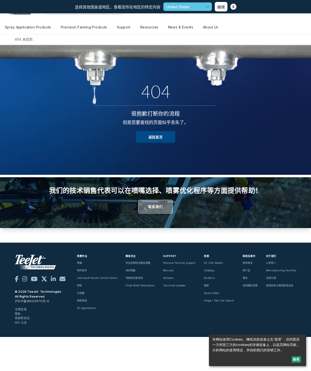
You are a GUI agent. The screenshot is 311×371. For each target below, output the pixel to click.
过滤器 (81, 293)
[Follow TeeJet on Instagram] (24, 279)
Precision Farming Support (179, 262)
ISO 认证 (21, 322)
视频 (206, 285)
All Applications (86, 308)
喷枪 (79, 285)
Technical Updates (174, 285)
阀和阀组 (82, 300)
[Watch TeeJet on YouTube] (34, 279)
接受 (296, 359)
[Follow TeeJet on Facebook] (16, 279)
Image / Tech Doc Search (219, 300)
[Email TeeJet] (62, 279)
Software (168, 277)
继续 (221, 7)
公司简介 (271, 262)
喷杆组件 (82, 270)
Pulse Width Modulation (140, 285)
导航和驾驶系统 (134, 277)
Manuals (168, 270)
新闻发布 (248, 262)
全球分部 (271, 277)
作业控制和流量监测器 (138, 262)
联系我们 (155, 206)
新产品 (246, 270)
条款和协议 (22, 318)
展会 (245, 277)
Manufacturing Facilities (281, 270)
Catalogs (209, 270)
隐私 (18, 314)
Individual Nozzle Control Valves (97, 277)
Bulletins (209, 277)
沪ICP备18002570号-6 (32, 301)
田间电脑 (131, 270)
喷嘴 (79, 262)
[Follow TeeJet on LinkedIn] (53, 279)
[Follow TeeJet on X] (44, 279)
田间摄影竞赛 (250, 285)
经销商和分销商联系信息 (279, 285)
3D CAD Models (213, 262)
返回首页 (155, 137)
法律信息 (21, 309)
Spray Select (211, 293)
